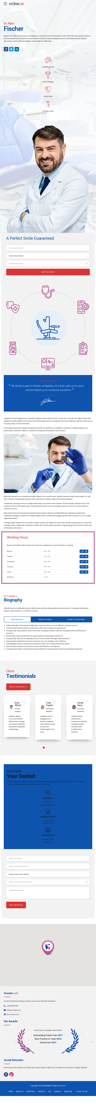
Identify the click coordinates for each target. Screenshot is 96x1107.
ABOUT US (19, 1091)
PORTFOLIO (30, 1091)
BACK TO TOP (83, 1091)
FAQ (49, 1091)
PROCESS (41, 1091)
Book (82, 551)
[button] (48, 947)
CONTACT (57, 1091)
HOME (10, 1091)
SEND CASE (68, 1091)
